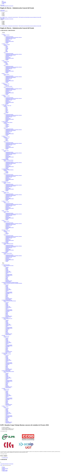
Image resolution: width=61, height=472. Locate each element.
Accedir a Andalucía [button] (7, 44)
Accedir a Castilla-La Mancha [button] (8, 122)
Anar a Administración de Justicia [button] (8, 265)
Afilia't (3, 3)
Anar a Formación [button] (6, 389)
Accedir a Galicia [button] (6, 192)
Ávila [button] (6, 107)
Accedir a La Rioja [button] (6, 201)
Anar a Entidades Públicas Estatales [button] (9, 371)
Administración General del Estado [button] (11, 38)
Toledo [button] (7, 127)
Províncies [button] (5, 45)
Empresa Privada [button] (8, 40)
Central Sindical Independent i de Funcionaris (6, 5)
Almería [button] (7, 46)
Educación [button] (7, 39)
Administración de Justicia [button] (9, 36)
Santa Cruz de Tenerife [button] (9, 86)
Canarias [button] (7, 269)
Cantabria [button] (3, 95)
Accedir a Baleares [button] (6, 74)
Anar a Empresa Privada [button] (7, 353)
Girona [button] (7, 139)
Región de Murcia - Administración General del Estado (10, 17)
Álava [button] (6, 232)
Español (3, 12)
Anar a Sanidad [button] (6, 406)
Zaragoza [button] (7, 64)
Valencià (3, 15)
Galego (3, 23)
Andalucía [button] (3, 43)
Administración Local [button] (9, 55)
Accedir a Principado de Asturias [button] (8, 243)
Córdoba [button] (7, 47)
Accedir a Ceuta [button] (6, 150)
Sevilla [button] (7, 51)
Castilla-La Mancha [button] (5, 121)
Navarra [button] (3, 220)
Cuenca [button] (7, 125)
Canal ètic (3, 469)
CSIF (1, 465)
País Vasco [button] (7, 297)
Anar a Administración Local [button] (8, 318)
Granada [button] (7, 48)
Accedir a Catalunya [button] (7, 136)
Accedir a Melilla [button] (6, 211)
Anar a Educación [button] (6, 336)
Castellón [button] (7, 172)
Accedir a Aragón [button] (6, 61)
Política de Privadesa (5, 468)
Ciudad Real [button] (7, 124)
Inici (1, 17)
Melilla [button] (3, 210)
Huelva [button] (7, 49)
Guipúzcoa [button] (7, 233)
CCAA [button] (5, 266)
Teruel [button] (7, 63)
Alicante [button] (7, 171)
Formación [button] (7, 42)
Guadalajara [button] (7, 126)
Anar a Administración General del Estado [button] (10, 300)
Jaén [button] (6, 50)
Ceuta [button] (3, 149)
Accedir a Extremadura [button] (7, 182)
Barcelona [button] (7, 138)
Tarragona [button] (7, 140)
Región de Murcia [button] (4, 252)
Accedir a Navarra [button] (6, 221)
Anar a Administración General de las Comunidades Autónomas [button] (13, 283)
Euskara (3, 22)
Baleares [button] (3, 73)
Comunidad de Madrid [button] (5, 159)
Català (3, 13)
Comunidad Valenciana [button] (9, 275)
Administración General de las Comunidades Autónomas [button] (14, 37)
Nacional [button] (3, 34)
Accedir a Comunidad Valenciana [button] (8, 169)
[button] (1, 19)
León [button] (6, 108)
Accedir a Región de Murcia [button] (8, 253)
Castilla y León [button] (4, 104)
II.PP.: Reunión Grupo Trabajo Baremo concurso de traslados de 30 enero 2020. (30, 17)
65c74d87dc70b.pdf (5, 457)
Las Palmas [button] (7, 85)
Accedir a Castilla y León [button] (7, 105)
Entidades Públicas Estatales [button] (10, 41)
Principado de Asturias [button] (5, 242)
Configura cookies (4, 470)
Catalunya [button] (7, 272)
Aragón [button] (3, 60)
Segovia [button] (7, 110)
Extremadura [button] (4, 181)
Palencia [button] (7, 109)
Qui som (3, 466)
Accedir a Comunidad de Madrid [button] (8, 160)
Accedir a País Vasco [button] (7, 230)
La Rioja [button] (7, 277)
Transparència (4, 2)
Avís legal (3, 467)
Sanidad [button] (7, 59)
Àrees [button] (5, 35)
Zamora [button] (7, 112)
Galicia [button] (3, 191)
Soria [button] (6, 111)
